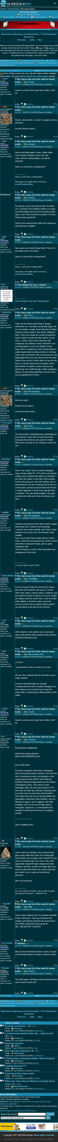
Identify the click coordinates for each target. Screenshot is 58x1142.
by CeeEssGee (38, 1056)
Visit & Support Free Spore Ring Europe (32, 301)
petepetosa (18, 1068)
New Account (34, 14)
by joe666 (35, 1063)
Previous (21, 40)
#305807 (18, 742)
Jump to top (6, 996)
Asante (23, 1102)
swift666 (32, 579)
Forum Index (8, 17)
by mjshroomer (38, 1031)
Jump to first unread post (11, 71)
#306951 (18, 909)
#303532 (18, 147)
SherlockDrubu (35, 654)
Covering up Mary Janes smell (19, 1073)
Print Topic (31, 1111)
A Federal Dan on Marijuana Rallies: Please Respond (29, 1058)
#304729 (18, 581)
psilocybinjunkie (15, 1102)
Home (3, 9)
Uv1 (30, 315)
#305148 (18, 657)
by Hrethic (36, 1078)
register (51, 48)
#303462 (18, 112)
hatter (31, 198)
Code (30, 82)
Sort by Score (21, 1111)
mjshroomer (18, 1061)
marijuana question (14, 1043)
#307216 (18, 946)
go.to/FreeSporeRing (24, 184)
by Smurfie (36, 1040)
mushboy (35, 1102)
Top (56, 104)
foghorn (17, 1046)
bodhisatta (13, 1104)
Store (53, 17)
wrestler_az (18, 1038)
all (34, 1026)
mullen (31, 739)
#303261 (18, 84)
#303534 (18, 200)
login (40, 48)
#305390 (18, 714)
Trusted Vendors (40, 17)
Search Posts (23, 17)
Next (39, 40)
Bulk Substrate (12, 61)
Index (32, 40)
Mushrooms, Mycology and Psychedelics (20, 34)
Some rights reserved (44, 1135)
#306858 (18, 847)
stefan (31, 144)
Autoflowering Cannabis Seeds (33, 61)
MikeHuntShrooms (21, 1086)
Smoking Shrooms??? (15, 1066)
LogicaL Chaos (45, 1102)
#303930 (18, 242)
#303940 (18, 287)
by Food (35, 1048)
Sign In (22, 14)
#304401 (18, 428)
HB (29, 907)
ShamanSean (19, 1053)
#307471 (18, 974)
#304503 (18, 465)
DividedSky (33, 391)
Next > (47, 71)
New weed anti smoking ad (17, 1051)
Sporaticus (18, 1028)
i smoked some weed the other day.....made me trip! (29, 1033)
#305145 (18, 626)
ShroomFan (18, 1076)
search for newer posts (37, 76)
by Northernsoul (38, 1089)
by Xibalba (36, 1071)
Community (13, 9)
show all (54, 71)
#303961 (18, 394)
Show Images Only (8, 1111)
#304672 (18, 518)
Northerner (4, 1104)
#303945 (18, 318)
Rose (29, 1102)
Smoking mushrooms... (16, 1026)
